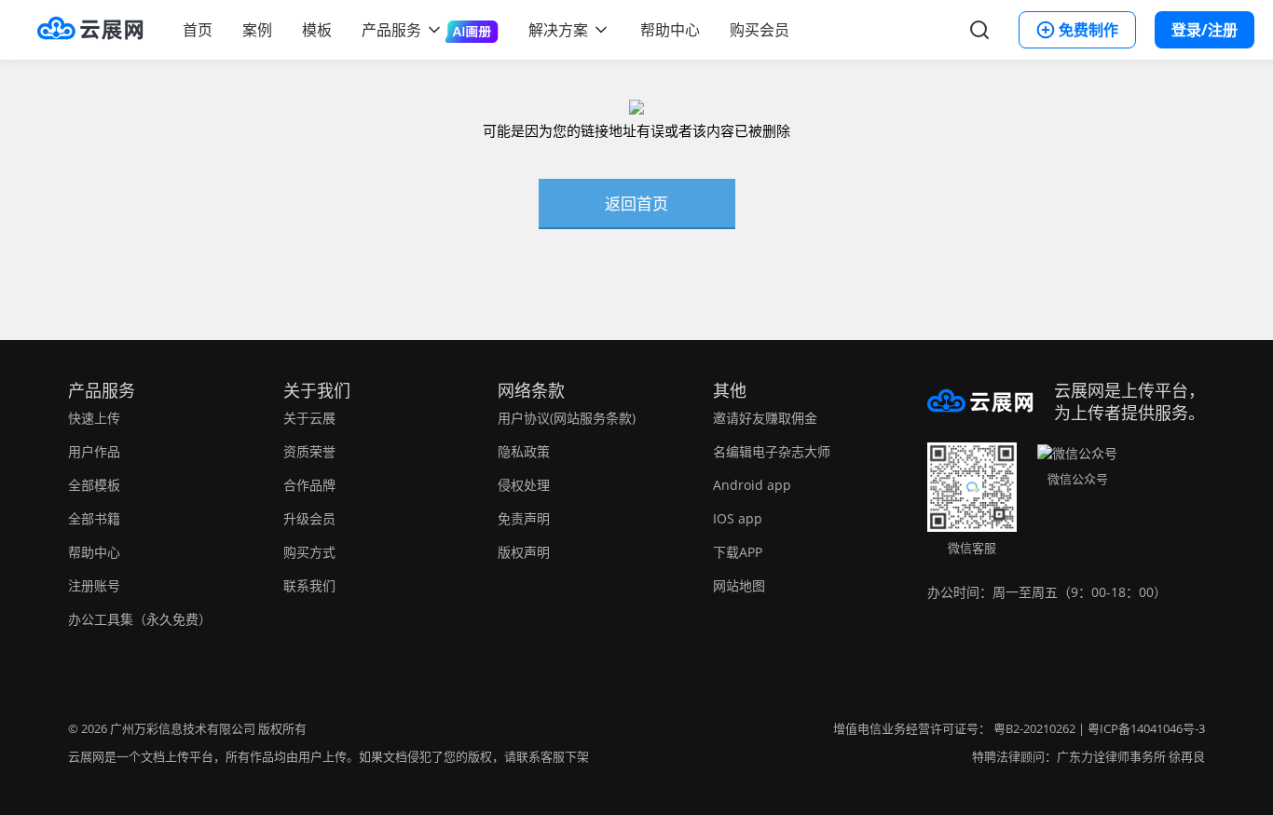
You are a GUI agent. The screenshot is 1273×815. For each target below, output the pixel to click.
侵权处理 (524, 485)
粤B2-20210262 (1034, 728)
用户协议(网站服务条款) (567, 418)
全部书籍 (94, 518)
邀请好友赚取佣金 (765, 418)
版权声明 (524, 552)
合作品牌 (309, 485)
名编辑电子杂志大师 (771, 451)
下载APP (737, 552)
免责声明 (524, 518)
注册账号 (94, 585)
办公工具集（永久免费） (140, 619)
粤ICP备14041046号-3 (1146, 728)
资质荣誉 (309, 451)
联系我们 (309, 585)
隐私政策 (524, 451)
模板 (317, 30)
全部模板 (94, 485)
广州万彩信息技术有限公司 (182, 728)
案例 (257, 30)
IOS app (737, 518)
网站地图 (739, 585)
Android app (752, 485)
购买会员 (759, 30)
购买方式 (309, 552)
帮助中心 (670, 30)
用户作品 (94, 451)
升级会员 (309, 518)
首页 (197, 30)
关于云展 (309, 418)
